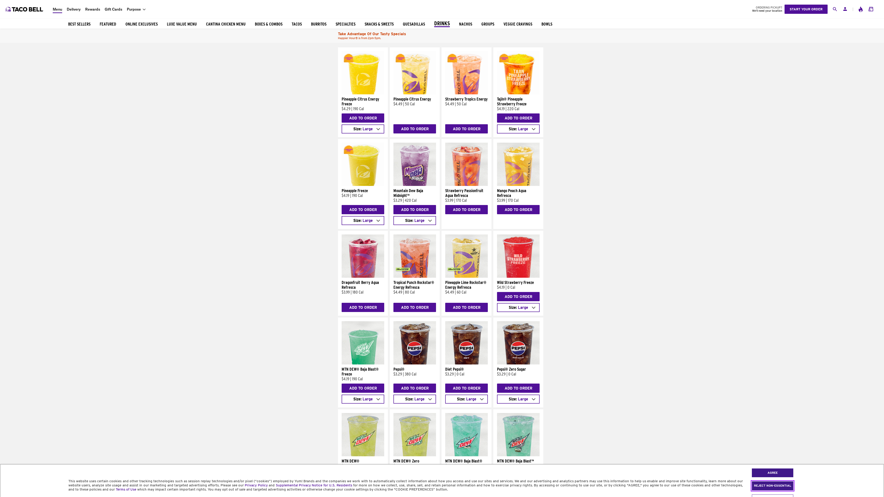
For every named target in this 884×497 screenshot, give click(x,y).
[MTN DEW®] (363, 455)
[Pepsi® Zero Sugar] (518, 363)
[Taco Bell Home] (25, 9)
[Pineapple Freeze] (363, 185)
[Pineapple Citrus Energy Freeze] (363, 93)
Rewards (92, 9)
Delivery (74, 9)
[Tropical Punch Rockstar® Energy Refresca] (414, 276)
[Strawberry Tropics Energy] (466, 93)
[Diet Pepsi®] (466, 363)
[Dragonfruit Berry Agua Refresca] (363, 276)
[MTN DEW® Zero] (414, 455)
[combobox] (363, 128)
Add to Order (363, 118)
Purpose (134, 9)
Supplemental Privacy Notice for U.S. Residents (314, 485)
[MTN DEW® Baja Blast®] (466, 455)
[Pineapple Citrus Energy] (414, 93)
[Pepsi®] (414, 363)
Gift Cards (113, 9)
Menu (57, 9)
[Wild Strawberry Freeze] (518, 276)
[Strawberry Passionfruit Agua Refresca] (466, 185)
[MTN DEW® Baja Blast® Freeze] (363, 363)
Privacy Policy (256, 485)
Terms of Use (126, 489)
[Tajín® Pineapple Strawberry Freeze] (518, 93)
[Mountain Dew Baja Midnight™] (414, 185)
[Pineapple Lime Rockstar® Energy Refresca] (466, 276)
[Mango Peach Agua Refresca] (518, 185)
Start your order (806, 9)
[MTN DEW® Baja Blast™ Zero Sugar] (518, 455)
